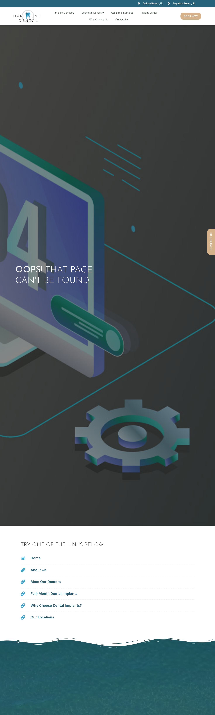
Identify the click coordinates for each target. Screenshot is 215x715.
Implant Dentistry (64, 12)
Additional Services (122, 12)
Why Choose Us (98, 19)
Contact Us (121, 19)
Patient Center (149, 12)
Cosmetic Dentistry (92, 12)
